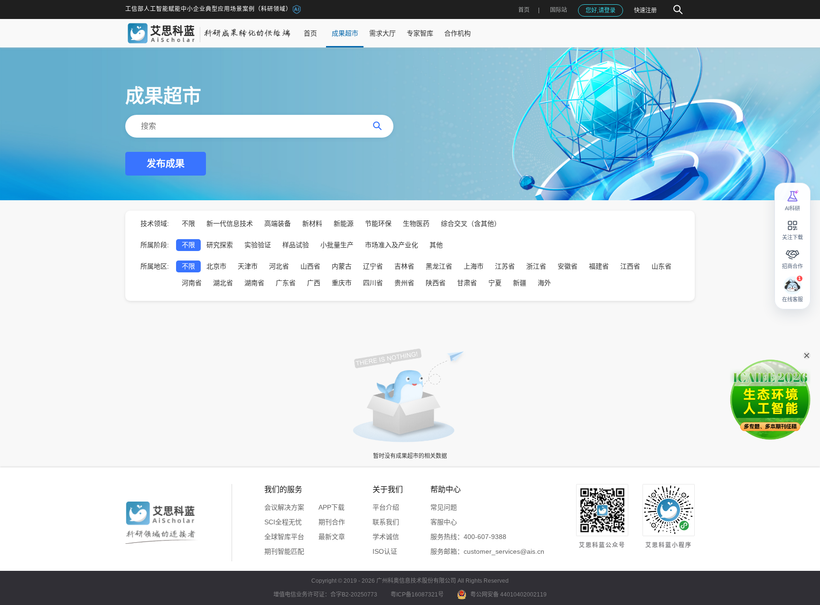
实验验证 (257, 245)
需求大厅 (382, 33)
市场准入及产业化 (391, 245)
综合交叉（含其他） (471, 223)
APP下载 (331, 507)
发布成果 (166, 163)
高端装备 (277, 223)
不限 (188, 223)
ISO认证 (385, 551)
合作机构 (457, 33)
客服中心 (443, 522)
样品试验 (295, 245)
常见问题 (443, 507)
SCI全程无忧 (283, 522)
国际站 (558, 10)
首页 (524, 10)
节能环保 (378, 223)
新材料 (312, 223)
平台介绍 (386, 507)
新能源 (344, 223)
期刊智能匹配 (284, 551)
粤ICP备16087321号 (417, 594)
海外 (544, 283)
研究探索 (219, 245)
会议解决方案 (284, 507)
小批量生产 (337, 245)
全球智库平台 (284, 536)
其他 (436, 245)
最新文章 (331, 536)
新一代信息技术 (229, 223)
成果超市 (345, 33)
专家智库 (420, 33)
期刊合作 (331, 522)
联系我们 (386, 522)
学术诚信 (386, 536)
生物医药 (416, 223)
